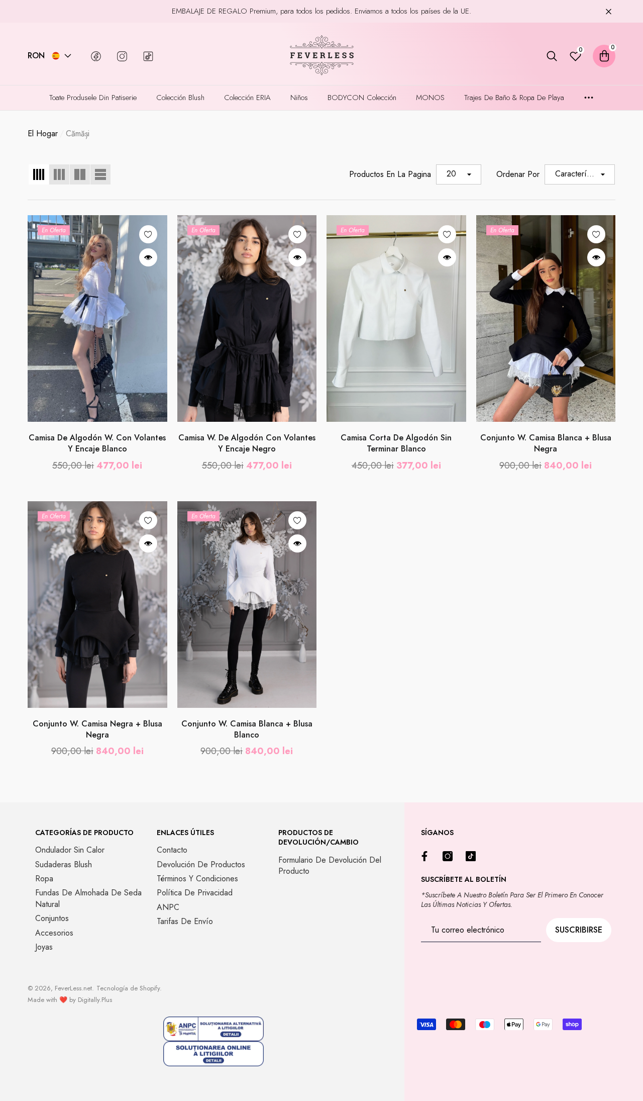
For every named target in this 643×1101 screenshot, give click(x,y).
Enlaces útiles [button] (185, 833)
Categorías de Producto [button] (84, 833)
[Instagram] (450, 856)
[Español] (56, 55)
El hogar (43, 133)
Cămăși (77, 133)
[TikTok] (473, 856)
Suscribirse (578, 930)
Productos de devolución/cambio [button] (318, 838)
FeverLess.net (73, 988)
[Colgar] (608, 11)
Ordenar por (518, 174)
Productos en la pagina (390, 174)
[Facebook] (427, 856)
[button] (67, 55)
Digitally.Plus (95, 999)
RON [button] (36, 55)
